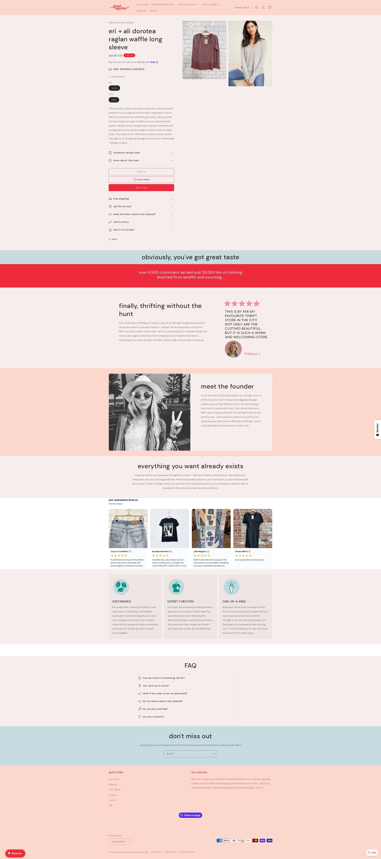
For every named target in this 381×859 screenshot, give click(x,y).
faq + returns (115, 789)
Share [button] (114, 239)
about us (113, 795)
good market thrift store (124, 852)
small (116, 89)
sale (110, 805)
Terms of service (171, 852)
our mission (114, 779)
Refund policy (156, 852)
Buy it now (141, 187)
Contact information (187, 852)
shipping (113, 784)
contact (112, 800)
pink (115, 100)
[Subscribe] (214, 753)
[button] (188, 4)
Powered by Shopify (140, 852)
